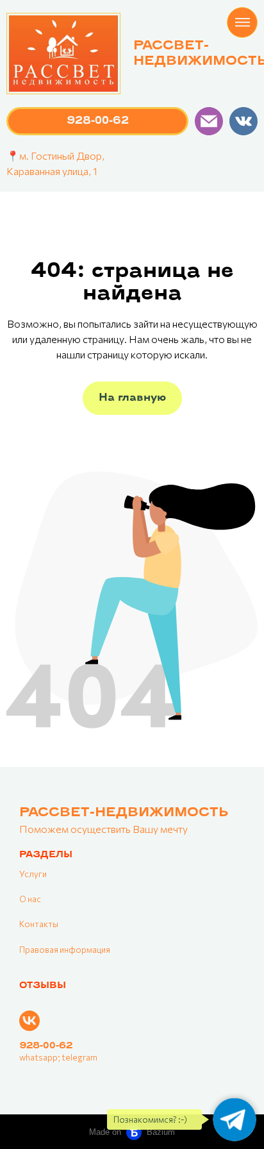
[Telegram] (234, 1119)
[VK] (29, 1021)
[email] (209, 121)
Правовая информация (64, 949)
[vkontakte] (243, 121)
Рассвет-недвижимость (123, 813)
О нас (30, 899)
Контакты (38, 924)
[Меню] (242, 22)
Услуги (33, 874)
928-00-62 (45, 1046)
